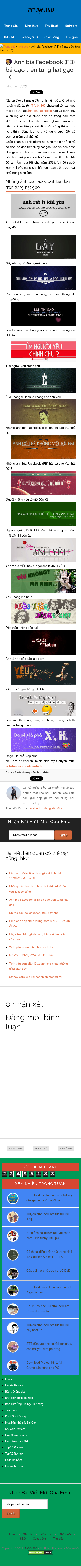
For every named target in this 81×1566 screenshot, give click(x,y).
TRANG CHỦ (41, 1148)
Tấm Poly (11, 1410)
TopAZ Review (14, 1447)
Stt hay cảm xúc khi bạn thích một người (35, 976)
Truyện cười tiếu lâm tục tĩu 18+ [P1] (48, 1216)
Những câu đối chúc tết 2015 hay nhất (34, 912)
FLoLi (8, 1379)
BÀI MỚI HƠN (15, 1148)
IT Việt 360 (40, 10)
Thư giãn (72, 37)
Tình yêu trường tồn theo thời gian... (33, 947)
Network (71, 25)
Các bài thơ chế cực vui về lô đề (48, 1270)
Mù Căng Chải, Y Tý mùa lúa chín (31, 955)
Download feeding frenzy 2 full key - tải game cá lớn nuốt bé (49, 1197)
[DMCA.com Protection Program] (40, 1553)
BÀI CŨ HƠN (66, 1148)
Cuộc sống (51, 37)
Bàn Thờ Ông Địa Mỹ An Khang (24, 1404)
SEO (23, 1538)
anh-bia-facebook (18, 766)
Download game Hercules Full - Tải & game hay (50, 1289)
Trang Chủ (11, 25)
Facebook (34, 808)
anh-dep (23, 46)
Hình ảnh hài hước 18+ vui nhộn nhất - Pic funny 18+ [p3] (48, 1235)
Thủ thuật (51, 25)
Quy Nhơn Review (16, 1435)
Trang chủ (9, 46)
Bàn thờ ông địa (15, 1391)
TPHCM (8, 37)
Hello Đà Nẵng (13, 1459)
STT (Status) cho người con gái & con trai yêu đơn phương (49, 1346)
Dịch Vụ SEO (29, 37)
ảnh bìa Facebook (39, 110)
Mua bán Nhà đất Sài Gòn (20, 1422)
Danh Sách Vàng (15, 1416)
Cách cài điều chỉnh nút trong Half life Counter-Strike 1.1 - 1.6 (49, 1254)
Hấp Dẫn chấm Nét (16, 1441)
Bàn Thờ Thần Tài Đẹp (19, 1397)
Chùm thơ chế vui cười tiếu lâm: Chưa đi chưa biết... (48, 1308)
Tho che (28, 1534)
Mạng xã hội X (52, 808)
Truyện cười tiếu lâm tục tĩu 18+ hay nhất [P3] (48, 1327)
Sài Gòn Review (15, 1428)
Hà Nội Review (14, 1385)
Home (12, 1534)
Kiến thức (31, 25)
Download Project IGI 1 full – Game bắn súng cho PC (45, 1365)
